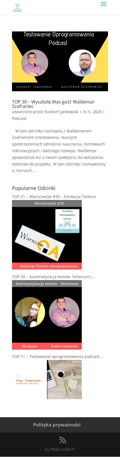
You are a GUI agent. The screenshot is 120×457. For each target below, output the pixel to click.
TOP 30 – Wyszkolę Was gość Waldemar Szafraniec (53, 104)
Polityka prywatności (57, 424)
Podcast (19, 118)
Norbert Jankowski (61, 111)
